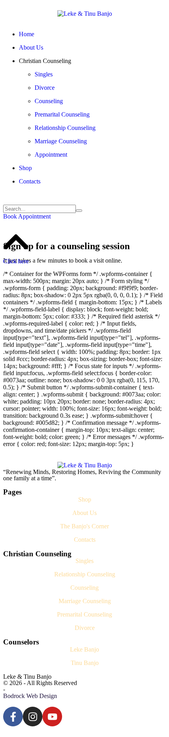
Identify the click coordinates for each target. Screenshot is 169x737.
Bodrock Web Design (30, 696)
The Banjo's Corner (84, 526)
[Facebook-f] (13, 716)
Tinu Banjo (85, 662)
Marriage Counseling (85, 601)
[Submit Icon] (79, 210)
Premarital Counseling (84, 614)
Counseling (84, 587)
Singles (84, 560)
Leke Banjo (84, 649)
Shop (84, 499)
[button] (27, 216)
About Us (84, 512)
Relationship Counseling (84, 574)
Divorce (85, 627)
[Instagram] (32, 716)
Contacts (85, 539)
